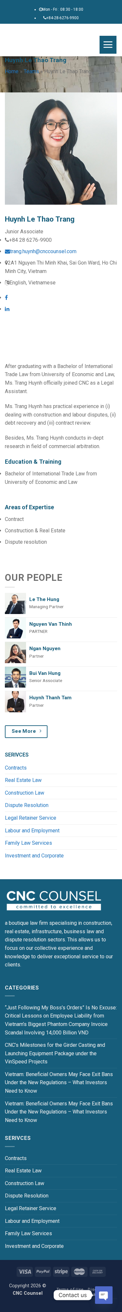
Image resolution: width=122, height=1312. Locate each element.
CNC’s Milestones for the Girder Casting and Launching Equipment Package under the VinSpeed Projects (55, 1053)
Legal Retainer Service (30, 818)
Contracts (16, 768)
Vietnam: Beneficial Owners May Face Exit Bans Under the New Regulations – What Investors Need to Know (59, 1082)
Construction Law (24, 793)
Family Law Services (28, 843)
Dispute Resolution (26, 805)
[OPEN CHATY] (104, 1295)
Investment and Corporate (34, 856)
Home (12, 71)
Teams (31, 71)
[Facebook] (6, 297)
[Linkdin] (7, 309)
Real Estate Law (23, 780)
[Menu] (108, 45)
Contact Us (94, 1294)
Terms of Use (70, 1289)
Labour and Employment (32, 830)
